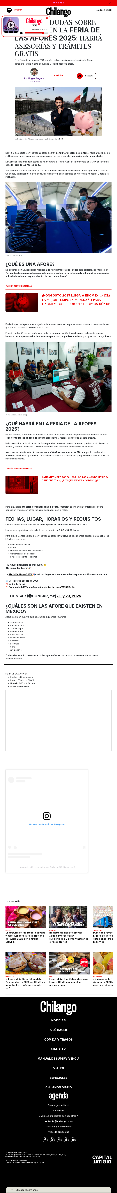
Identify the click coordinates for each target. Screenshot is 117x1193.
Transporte (97, 930)
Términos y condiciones (58, 1126)
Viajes (58, 1068)
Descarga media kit (58, 1105)
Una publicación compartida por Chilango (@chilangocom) (47, 867)
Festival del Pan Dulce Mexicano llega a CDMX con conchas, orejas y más (68, 982)
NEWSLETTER (18, 10)
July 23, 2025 (69, 596)
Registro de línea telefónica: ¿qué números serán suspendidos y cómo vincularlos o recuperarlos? (68, 937)
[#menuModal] (9, 10)
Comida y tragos (58, 1039)
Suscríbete (58, 1110)
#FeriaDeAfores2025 (20, 574)
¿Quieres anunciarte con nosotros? (58, 1115)
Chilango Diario (58, 1087)
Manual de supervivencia (58, 1058)
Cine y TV (58, 1049)
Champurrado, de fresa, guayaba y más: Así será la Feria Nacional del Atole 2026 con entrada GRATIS (25, 937)
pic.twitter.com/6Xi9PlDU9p (59, 587)
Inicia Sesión (106, 10)
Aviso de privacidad (58, 1131)
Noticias (59, 75)
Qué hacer (9, 977)
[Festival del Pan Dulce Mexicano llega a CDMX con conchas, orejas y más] (69, 963)
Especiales (58, 1078)
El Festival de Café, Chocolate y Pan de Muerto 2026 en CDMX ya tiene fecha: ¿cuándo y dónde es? (25, 984)
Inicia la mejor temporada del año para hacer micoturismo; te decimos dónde (76, 299)
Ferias (8, 930)
